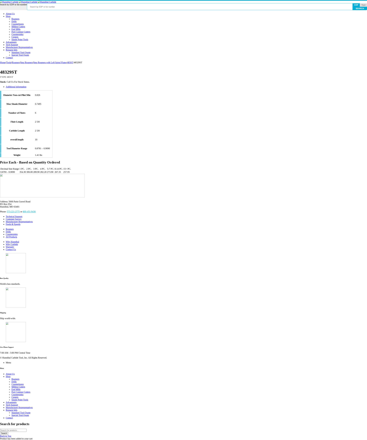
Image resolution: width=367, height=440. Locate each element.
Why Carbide (12, 244)
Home (3, 62)
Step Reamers (26, 62)
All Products (11, 237)
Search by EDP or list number (13, 4)
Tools (8, 62)
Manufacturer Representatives (19, 221)
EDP (356, 5)
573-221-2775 (13, 211)
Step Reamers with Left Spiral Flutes (50, 62)
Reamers (16, 62)
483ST (70, 62)
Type (363, 5)
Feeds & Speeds (13, 224)
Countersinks (12, 234)
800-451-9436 (29, 211)
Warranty (10, 247)
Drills (8, 231)
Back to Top (5, 436)
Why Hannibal (12, 242)
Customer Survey (14, 219)
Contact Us (11, 249)
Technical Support (14, 216)
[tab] (131, 87)
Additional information (16, 87)
